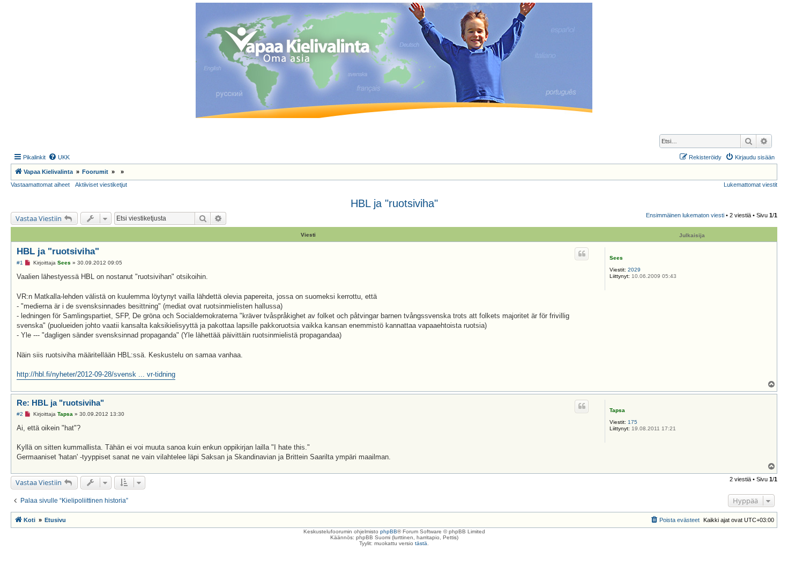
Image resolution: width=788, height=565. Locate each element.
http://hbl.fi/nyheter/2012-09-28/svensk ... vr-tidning (96, 374)
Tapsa (617, 410)
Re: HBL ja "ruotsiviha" (60, 402)
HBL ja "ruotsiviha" (394, 203)
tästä (421, 543)
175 (632, 422)
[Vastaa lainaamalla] (582, 253)
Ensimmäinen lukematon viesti (685, 215)
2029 (634, 270)
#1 (20, 263)
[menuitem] (59, 157)
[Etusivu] (394, 60)
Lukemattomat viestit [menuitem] (750, 184)
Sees (616, 258)
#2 (20, 414)
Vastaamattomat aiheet (40, 184)
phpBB (388, 531)
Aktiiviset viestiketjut (101, 184)
